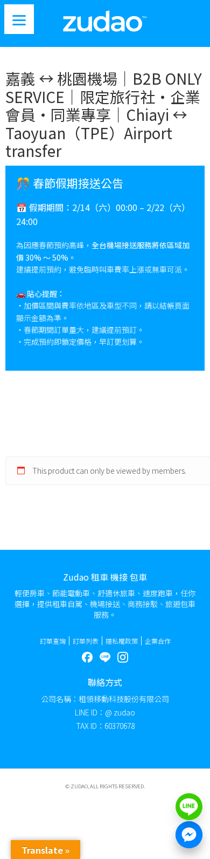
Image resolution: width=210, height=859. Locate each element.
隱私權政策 (122, 640)
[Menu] (19, 19)
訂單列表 (86, 640)
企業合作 (158, 640)
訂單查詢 (53, 640)
